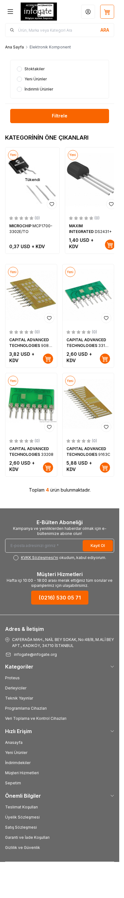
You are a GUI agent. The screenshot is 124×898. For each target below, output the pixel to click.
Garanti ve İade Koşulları (27, 837)
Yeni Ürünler (16, 752)
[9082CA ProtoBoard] (31, 295)
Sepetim (13, 783)
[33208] (31, 404)
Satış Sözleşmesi (21, 827)
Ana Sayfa (14, 47)
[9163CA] (88, 404)
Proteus (12, 677)
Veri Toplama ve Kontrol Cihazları (35, 718)
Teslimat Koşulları (21, 807)
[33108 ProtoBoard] (88, 295)
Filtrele (59, 115)
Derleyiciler (15, 688)
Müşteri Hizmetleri (22, 772)
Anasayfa (14, 742)
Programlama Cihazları (26, 708)
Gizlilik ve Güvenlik (22, 847)
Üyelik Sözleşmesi (22, 817)
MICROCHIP (20, 225)
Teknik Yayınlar (19, 698)
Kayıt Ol (98, 545)
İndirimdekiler (18, 762)
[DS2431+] (92, 180)
